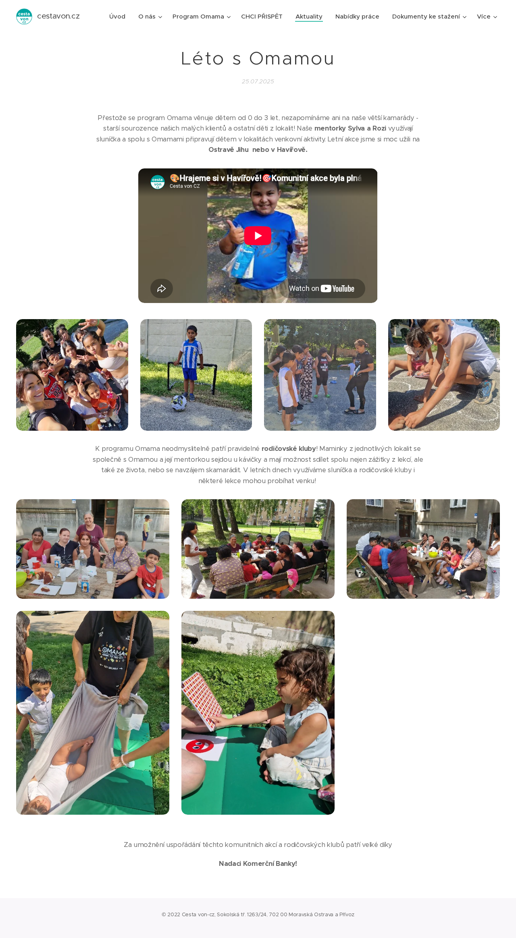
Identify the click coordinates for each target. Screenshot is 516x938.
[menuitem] (119, 16)
